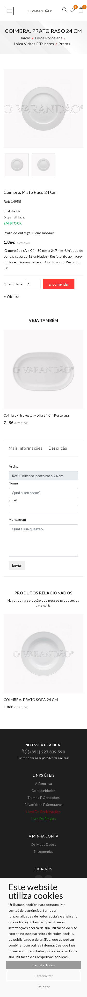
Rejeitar (44, 987)
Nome (13, 483)
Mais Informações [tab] (26, 448)
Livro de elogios (43, 818)
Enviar (17, 565)
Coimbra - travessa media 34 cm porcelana (36, 415)
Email (13, 500)
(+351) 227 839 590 (46, 751)
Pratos (64, 43)
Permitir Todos (43, 965)
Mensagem (17, 519)
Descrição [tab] (58, 448)
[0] (72, 10)
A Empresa (43, 783)
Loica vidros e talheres (34, 43)
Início (25, 38)
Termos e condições (43, 797)
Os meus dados (43, 844)
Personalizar (43, 976)
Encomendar (58, 284)
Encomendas (44, 851)
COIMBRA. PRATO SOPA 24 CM (31, 699)
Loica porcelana (49, 38)
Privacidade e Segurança (43, 804)
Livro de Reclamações (43, 811)
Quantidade (13, 284)
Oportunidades (43, 790)
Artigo (14, 466)
